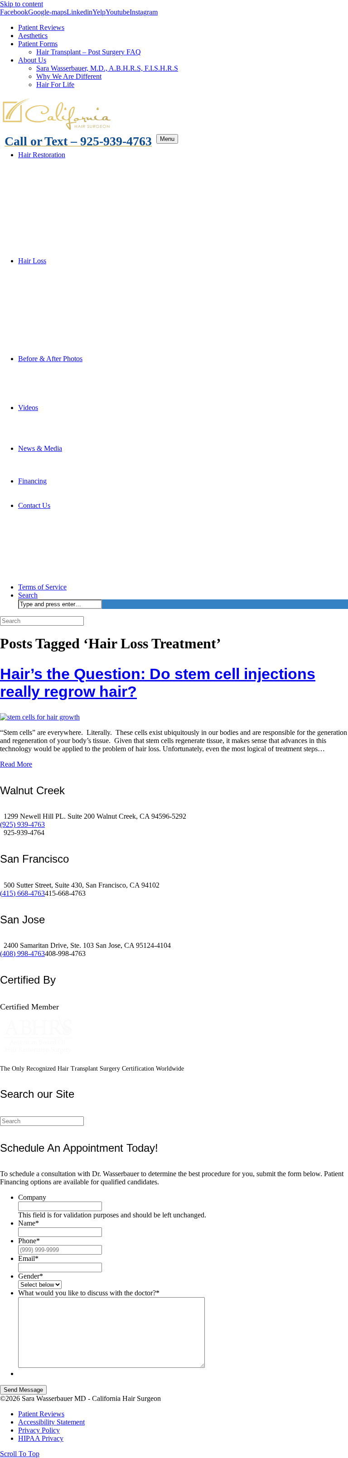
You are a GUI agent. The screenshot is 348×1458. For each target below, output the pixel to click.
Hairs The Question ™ (69, 334)
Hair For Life (55, 84)
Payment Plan (56, 497)
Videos (28, 407)
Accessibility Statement (69, 538)
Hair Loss (32, 261)
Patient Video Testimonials (74, 399)
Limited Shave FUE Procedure (80, 187)
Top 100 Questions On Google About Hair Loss (105, 440)
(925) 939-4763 (22, 824)
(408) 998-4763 (22, 953)
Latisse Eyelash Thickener (92, 204)
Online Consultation (65, 513)
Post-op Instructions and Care (78, 562)
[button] (19, 1454)
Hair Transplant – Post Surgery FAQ (88, 52)
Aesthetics (33, 35)
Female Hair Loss (61, 432)
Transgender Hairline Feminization (85, 212)
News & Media (40, 448)
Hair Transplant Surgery (70, 163)
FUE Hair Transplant (66, 179)
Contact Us (34, 505)
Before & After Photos (50, 358)
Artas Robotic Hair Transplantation (104, 228)
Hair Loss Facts (58, 350)
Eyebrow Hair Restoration (73, 195)
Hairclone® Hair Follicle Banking (85, 301)
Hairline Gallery (59, 375)
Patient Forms (38, 44)
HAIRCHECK (58, 326)
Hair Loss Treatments (66, 293)
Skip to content (21, 4)
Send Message (23, 1389)
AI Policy (50, 579)
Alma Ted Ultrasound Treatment (82, 252)
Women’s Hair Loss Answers (96, 285)
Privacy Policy (57, 546)
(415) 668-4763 (22, 893)
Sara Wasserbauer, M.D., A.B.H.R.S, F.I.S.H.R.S (107, 68)
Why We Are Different (69, 76)
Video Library (56, 416)
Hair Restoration (41, 155)
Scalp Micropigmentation (72, 244)
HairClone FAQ (77, 318)
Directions (51, 522)
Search (28, 595)
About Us (32, 60)
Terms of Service (42, 587)
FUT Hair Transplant (66, 171)
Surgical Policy (58, 571)
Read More (16, 764)
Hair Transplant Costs (67, 489)
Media (45, 473)
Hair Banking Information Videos (102, 310)
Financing (32, 481)
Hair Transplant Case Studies (77, 456)
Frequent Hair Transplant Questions (87, 342)
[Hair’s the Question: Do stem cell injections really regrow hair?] (40, 717)
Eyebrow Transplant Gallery (76, 383)
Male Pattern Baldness (68, 269)
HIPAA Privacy (59, 554)
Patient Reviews (41, 27)
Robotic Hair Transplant (70, 220)
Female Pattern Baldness (71, 277)
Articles (47, 464)
